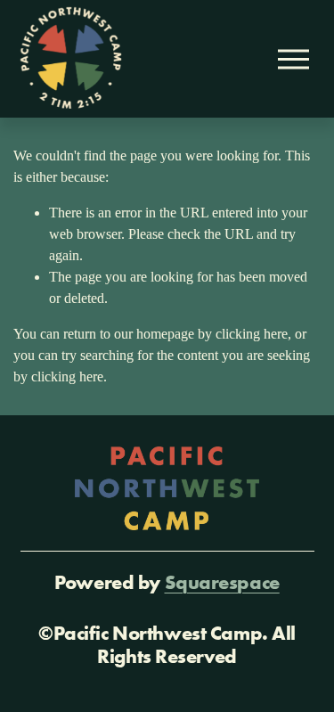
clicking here (252, 333)
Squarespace (222, 582)
